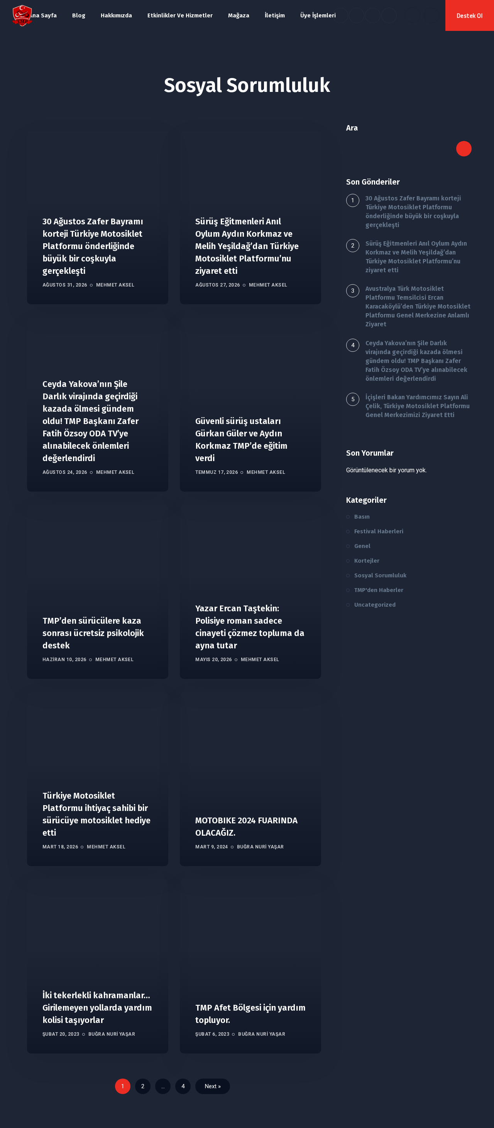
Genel (362, 546)
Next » (213, 1086)
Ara (352, 127)
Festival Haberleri (378, 531)
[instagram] (389, 15)
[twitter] (356, 15)
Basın (362, 516)
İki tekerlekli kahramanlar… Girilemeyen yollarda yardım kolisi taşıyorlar (97, 1007)
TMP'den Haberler (378, 590)
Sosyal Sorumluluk (380, 575)
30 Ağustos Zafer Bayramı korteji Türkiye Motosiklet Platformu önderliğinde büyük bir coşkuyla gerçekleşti (92, 246)
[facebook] (340, 15)
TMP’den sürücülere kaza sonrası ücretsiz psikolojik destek (93, 633)
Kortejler (366, 560)
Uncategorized (375, 604)
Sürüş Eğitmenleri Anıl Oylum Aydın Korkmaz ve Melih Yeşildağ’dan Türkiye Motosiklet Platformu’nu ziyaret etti (247, 246)
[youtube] (373, 15)
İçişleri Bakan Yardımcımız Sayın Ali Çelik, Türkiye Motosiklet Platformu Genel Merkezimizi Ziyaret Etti (417, 406)
